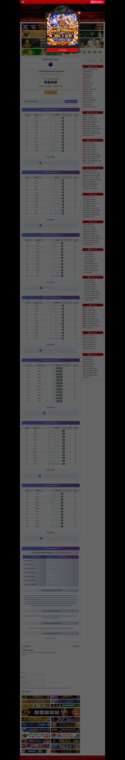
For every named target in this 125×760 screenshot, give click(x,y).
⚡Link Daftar (62, 50)
